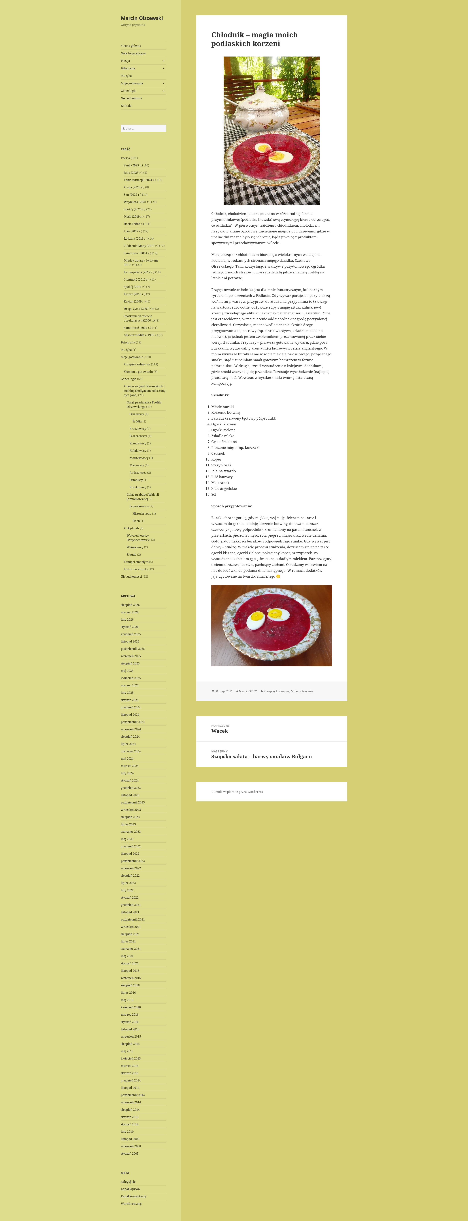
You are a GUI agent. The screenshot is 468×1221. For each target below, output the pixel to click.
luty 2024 (127, 773)
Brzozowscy (138, 429)
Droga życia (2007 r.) (138, 309)
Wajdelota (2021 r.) (137, 202)
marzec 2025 (130, 685)
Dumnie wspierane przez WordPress (237, 792)
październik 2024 (133, 722)
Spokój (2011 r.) (135, 287)
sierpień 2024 (130, 737)
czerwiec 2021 (131, 949)
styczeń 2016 (130, 1022)
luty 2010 (127, 1132)
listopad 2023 (130, 795)
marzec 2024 (130, 766)
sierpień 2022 (130, 876)
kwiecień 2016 (131, 1007)
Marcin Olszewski (142, 18)
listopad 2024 (130, 715)
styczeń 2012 (130, 1124)
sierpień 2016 (130, 985)
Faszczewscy (138, 436)
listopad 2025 (130, 641)
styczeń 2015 (130, 1073)
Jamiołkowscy (139, 506)
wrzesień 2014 (131, 1102)
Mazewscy (137, 465)
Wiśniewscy (135, 547)
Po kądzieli (131, 528)
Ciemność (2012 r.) (137, 279)
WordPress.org (131, 1204)
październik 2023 (133, 802)
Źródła (137, 421)
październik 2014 (133, 1095)
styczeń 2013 (130, 1117)
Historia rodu (142, 514)
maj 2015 (127, 1051)
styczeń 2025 (130, 700)
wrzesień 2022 (131, 868)
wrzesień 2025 (131, 656)
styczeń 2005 (130, 1154)
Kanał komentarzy (133, 1196)
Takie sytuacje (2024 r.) (140, 180)
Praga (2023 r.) (134, 187)
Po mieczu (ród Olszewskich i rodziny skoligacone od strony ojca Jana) (144, 390)
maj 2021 (127, 956)
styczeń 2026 (130, 627)
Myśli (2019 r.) (134, 217)
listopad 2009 (130, 1139)
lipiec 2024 (128, 744)
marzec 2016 (130, 1015)
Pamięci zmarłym (136, 562)
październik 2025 (133, 649)
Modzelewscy (139, 458)
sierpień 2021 (130, 934)
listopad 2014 (130, 1088)
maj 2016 (127, 1000)
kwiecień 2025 (131, 678)
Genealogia (128, 91)
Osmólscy (136, 480)
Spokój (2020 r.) (135, 209)
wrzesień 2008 (131, 1146)
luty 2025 (127, 693)
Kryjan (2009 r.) (135, 301)
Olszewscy (137, 414)
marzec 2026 (130, 612)
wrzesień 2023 (131, 810)
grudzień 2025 (131, 634)
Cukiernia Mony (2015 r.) (141, 246)
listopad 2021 (130, 912)
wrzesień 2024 (131, 729)
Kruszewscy (138, 443)
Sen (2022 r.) (132, 195)
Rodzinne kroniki (136, 569)
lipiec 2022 (128, 883)
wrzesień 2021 (131, 927)
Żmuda (131, 555)
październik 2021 (133, 919)
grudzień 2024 (131, 707)
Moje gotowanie (132, 83)
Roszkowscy (138, 487)
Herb (136, 521)
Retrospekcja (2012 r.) (139, 272)
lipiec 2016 (128, 993)
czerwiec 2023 (131, 832)
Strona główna (131, 46)
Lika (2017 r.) (133, 231)
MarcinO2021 (248, 691)
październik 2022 (133, 861)
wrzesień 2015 (131, 1036)
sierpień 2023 (130, 817)
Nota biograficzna (133, 53)
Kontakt (126, 106)
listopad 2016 (130, 971)
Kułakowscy (138, 451)
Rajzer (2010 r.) (134, 294)
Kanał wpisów (130, 1189)
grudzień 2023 (131, 788)
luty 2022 (127, 890)
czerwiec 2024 (131, 751)
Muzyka (126, 76)
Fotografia (128, 68)
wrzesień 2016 (131, 978)
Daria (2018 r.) (134, 224)
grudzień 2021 (131, 905)
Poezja (125, 61)
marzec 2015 (130, 1066)
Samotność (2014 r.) (137, 253)
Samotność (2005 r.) (137, 328)
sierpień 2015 (130, 1044)
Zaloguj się (128, 1182)
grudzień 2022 (131, 846)
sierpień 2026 (130, 605)
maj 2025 (127, 671)
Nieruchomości (131, 98)
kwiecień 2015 (131, 1058)
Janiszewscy (138, 473)
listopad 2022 (130, 854)
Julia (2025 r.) (133, 173)
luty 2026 (127, 619)
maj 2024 (127, 758)
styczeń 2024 (130, 780)
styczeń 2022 (130, 897)
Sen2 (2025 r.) (133, 165)
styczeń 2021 (130, 963)
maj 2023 (127, 839)
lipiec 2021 (128, 941)
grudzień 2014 (131, 1080)
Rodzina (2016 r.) (136, 238)
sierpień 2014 (130, 1110)
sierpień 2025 (130, 663)
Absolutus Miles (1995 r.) (141, 335)
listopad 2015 (130, 1029)
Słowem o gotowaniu (138, 372)
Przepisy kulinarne (137, 364)
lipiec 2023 (128, 824)
